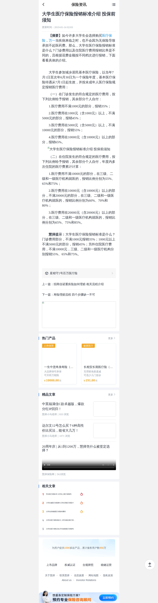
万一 (52, 40)
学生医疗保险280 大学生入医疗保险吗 (58, 494)
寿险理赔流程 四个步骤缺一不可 (74, 294)
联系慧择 (64, 575)
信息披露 (79, 575)
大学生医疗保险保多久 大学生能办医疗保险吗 (61, 520)
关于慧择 (50, 575)
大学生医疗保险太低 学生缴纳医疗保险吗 (60, 529)
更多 (112, 338)
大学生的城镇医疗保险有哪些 (56, 511)
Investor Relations (86, 580)
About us (67, 580)
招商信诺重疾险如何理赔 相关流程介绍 (79, 284)
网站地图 (93, 575)
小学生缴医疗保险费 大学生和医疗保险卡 (60, 503)
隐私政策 (108, 575)
